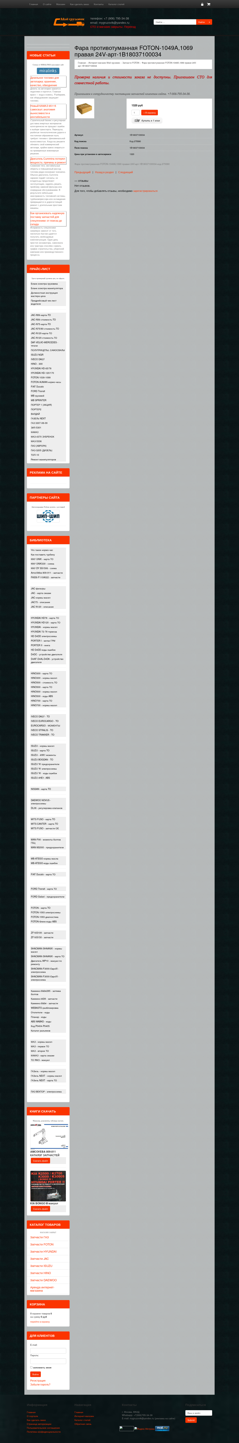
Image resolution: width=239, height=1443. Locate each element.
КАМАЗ (34, 432)
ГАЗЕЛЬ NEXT (38, 418)
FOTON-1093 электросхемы (45, 912)
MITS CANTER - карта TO (44, 823)
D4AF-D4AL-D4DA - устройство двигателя (47, 660)
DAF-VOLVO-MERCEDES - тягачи (44, 344)
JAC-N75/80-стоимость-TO (45, 328)
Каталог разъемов (40, 1030)
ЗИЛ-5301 (36, 427)
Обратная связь (82, 1423)
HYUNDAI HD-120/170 (42, 372)
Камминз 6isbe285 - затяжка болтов (46, 992)
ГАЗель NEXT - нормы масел (46, 1075)
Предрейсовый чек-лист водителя (43, 302)
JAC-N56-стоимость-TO (43, 319)
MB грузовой (37, 395)
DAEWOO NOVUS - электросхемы (41, 801)
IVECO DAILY (38, 359)
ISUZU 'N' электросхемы (44, 768)
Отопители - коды (40, 1012)
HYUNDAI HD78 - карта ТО (45, 617)
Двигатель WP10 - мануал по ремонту (46, 962)
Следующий (125, 172)
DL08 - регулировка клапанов (46, 808)
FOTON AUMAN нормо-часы (46, 382)
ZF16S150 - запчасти (42, 937)
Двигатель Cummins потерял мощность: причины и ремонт (48, 160)
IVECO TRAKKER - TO (42, 734)
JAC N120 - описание (42, 606)
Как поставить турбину (43, 554)
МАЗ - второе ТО (40, 1050)
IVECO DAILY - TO (40, 716)
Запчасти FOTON (41, 1244)
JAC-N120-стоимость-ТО (44, 337)
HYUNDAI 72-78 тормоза (44, 631)
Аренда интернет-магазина (42, 1288)
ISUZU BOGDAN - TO (42, 759)
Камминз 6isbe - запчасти (44, 1003)
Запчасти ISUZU (41, 1265)
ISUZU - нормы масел (42, 745)
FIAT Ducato (37, 386)
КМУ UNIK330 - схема (42, 563)
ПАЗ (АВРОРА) (38, 445)
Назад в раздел (104, 172)
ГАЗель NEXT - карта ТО (44, 1080)
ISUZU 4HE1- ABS (40, 777)
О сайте (47, 4)
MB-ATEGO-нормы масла (44, 858)
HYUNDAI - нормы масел (44, 627)
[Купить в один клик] (147, 120)
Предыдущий (82, 172)
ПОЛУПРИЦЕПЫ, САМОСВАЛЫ (48, 350)
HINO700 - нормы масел (44, 705)
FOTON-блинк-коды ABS (44, 921)
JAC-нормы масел (40, 597)
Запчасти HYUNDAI (43, 1251)
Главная (33, 4)
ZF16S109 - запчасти (42, 932)
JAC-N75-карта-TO (41, 324)
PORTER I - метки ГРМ (43, 640)
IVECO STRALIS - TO (42, 730)
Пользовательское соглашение (43, 1427)
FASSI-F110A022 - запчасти (45, 577)
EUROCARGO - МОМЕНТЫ (45, 725)
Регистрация (38, 1380)
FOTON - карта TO (40, 907)
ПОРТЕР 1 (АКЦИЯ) (41, 404)
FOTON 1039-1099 (41, 377)
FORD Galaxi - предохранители (47, 896)
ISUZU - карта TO (40, 750)
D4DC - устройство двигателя (46, 654)
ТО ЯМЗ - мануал (40, 1060)
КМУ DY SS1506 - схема (44, 568)
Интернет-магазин (84, 1416)
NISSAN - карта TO (41, 789)
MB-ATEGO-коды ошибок (44, 863)
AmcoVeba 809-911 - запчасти (47, 572)
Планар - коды (38, 1016)
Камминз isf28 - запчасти (44, 998)
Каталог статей (116, 4)
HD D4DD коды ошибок (43, 649)
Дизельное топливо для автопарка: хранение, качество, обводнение (44, 81)
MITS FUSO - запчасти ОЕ (45, 828)
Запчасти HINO (40, 1273)
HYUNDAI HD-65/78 (41, 368)
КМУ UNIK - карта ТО (42, 559)
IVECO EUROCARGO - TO (45, 721)
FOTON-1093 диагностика (44, 916)
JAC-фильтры (38, 588)
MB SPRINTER (38, 400)
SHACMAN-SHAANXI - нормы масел (46, 950)
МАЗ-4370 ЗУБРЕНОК (42, 436)
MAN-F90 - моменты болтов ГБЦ (46, 841)
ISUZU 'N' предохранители (45, 764)
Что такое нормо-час (42, 550)
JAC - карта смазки (41, 593)
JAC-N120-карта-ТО (41, 333)
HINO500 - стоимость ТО (44, 682)
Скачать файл (40, 1160)
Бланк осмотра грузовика (44, 283)
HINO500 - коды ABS (42, 696)
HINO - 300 (37, 363)
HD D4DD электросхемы (44, 636)
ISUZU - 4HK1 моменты (43, 755)
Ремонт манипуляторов (43, 459)
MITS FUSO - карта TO (43, 819)
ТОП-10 (35, 454)
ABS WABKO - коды (41, 1021)
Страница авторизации (39, 1423)
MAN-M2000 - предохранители (47, 847)
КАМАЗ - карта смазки (42, 1055)
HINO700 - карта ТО (41, 700)
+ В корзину (149, 112)
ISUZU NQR (37, 354)
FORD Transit (38, 391)
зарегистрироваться (145, 191)
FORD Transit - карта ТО (44, 888)
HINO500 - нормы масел (44, 691)
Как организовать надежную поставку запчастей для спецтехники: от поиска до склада (47, 218)
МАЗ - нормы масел (41, 1041)
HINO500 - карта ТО (41, 687)
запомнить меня (42, 1367)
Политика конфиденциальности (44, 1431)
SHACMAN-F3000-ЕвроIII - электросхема (45, 970)
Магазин (60, 4)
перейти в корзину (40, 1321)
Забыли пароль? (40, 1384)
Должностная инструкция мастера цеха (44, 294)
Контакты (99, 4)
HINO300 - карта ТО (41, 673)
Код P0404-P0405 (40, 1026)
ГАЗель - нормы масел (43, 1071)
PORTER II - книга (40, 645)
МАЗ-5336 (36, 441)
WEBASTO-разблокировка (44, 1007)
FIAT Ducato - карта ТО (43, 874)
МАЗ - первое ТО (40, 1046)
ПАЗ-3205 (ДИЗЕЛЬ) (41, 450)
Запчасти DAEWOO (43, 1280)
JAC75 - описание (40, 602)
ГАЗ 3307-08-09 (39, 423)
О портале (32, 1416)
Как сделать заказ (79, 4)
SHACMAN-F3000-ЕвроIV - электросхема (45, 978)
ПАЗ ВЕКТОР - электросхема (46, 1091)
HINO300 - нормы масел (44, 677)
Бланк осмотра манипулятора (47, 288)
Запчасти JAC (39, 1258)
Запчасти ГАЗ (39, 1237)
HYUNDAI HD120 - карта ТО (45, 622)
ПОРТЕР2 (36, 409)
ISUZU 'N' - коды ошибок (44, 773)
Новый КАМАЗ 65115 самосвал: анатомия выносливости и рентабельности (43, 111)
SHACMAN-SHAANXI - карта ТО (47, 956)
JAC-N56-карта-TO (41, 315)
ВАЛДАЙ (35, 413)
